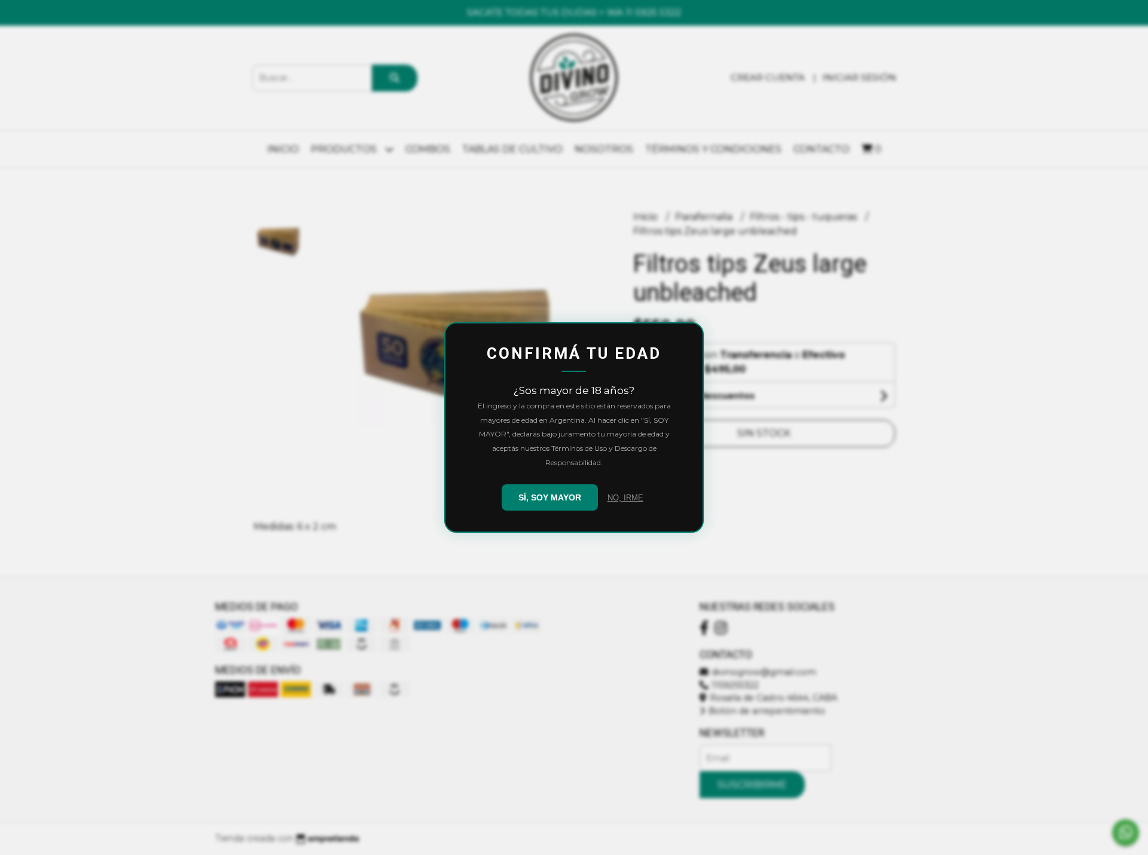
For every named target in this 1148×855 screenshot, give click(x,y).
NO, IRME (625, 497)
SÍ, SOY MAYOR (549, 497)
